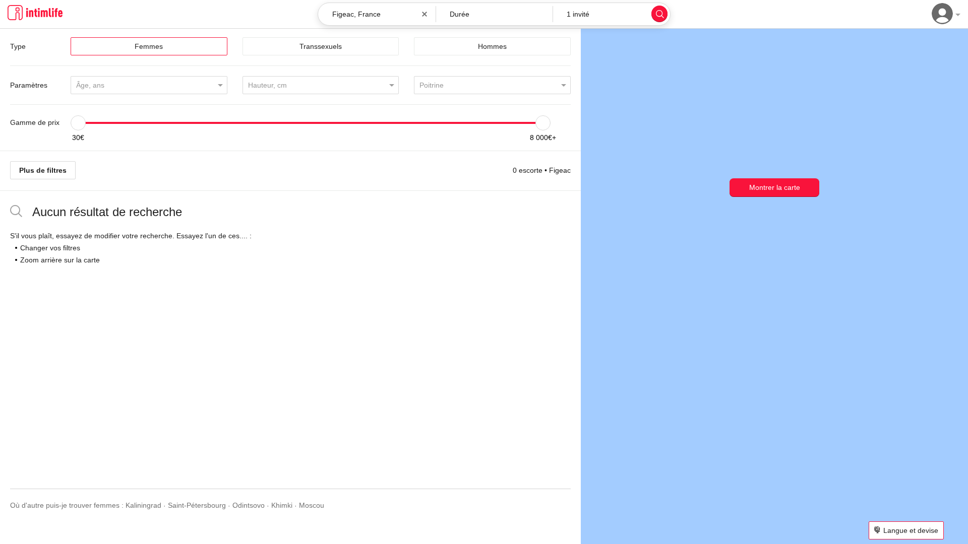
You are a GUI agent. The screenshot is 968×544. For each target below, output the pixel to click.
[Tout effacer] (424, 14)
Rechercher (659, 14)
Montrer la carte (774, 187)
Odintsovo (248, 505)
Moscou (311, 505)
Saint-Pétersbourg (197, 505)
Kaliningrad (143, 505)
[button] (494, 14)
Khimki (281, 505)
